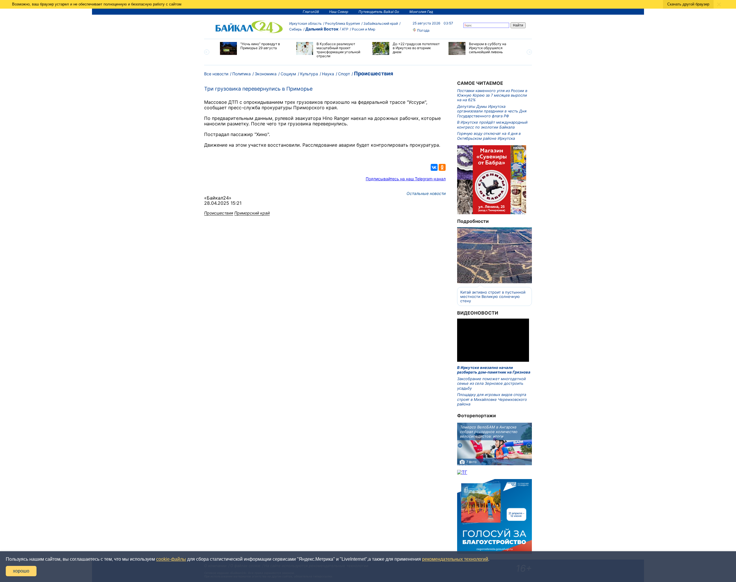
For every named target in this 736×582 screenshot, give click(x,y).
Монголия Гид (421, 11)
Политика (241, 73)
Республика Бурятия (342, 23)
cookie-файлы (171, 559)
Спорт (344, 73)
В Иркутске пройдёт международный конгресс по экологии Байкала (492, 124)
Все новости (216, 73)
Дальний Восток (321, 28)
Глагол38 (311, 11)
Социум (288, 73)
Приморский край (252, 212)
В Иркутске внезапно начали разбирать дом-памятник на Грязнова (493, 369)
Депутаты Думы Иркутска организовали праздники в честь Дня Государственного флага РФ (491, 111)
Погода (423, 30)
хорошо (21, 570)
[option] (254, 48)
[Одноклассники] (442, 167)
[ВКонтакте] (434, 167)
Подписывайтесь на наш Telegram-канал (406, 178)
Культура (309, 73)
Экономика (266, 73)
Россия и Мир (363, 29)
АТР (345, 29)
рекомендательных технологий (455, 559)
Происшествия (373, 73)
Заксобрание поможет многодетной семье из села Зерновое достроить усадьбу (491, 383)
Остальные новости (426, 193)
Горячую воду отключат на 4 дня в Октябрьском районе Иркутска (489, 135)
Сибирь (295, 29)
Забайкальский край (380, 23)
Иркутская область (305, 23)
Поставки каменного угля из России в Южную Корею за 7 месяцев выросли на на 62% (492, 95)
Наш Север (338, 11)
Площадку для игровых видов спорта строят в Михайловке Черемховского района (492, 399)
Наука (328, 73)
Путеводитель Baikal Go (379, 11)
